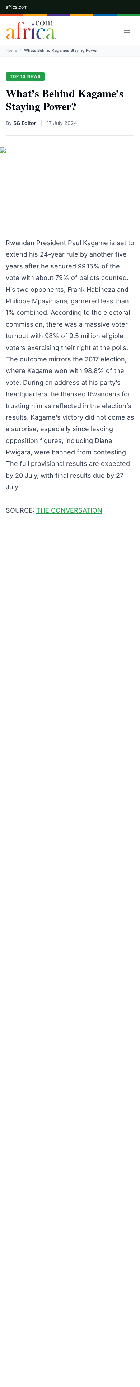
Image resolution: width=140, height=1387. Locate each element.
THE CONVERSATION (69, 510)
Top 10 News (25, 76)
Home (11, 50)
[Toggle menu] (127, 30)
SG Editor (24, 123)
